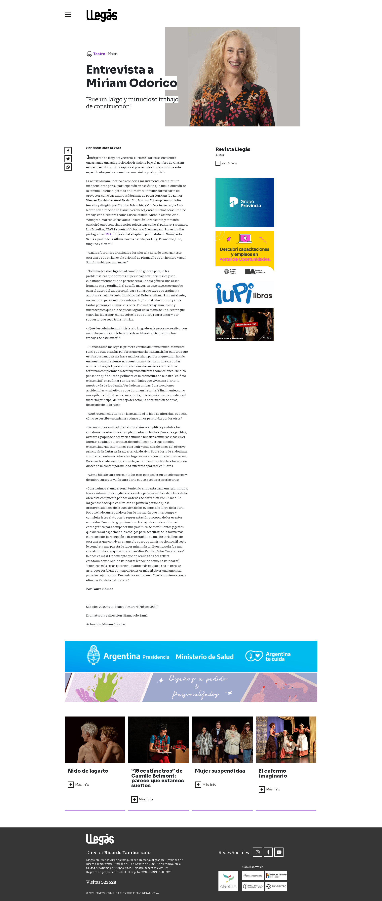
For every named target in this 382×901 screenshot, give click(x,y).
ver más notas (227, 163)
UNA (107, 234)
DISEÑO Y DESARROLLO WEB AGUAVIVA (137, 893)
